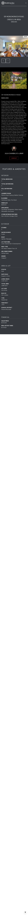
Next (8, 61)
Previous (3, 61)
